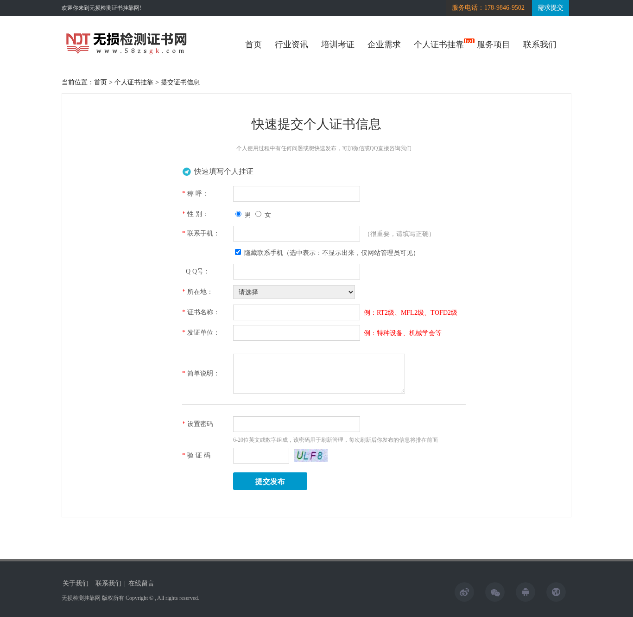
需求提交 (550, 7)
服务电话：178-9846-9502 (488, 7)
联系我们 (540, 44)
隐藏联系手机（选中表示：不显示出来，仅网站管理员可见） (330, 252)
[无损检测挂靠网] (126, 54)
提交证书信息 (180, 82)
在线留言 (141, 583)
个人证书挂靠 (439, 44)
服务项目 (493, 44)
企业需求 (384, 44)
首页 (253, 44)
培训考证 (337, 44)
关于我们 (76, 583)
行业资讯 (291, 44)
